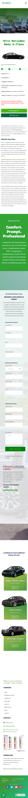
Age (6, 342)
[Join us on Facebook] (7, 787)
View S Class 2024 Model (7, 64)
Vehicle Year (8, 414)
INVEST (6, 710)
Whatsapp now (14, 110)
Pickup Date (8, 365)
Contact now (14, 115)
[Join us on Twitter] (11, 787)
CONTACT (6, 713)
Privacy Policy (15, 778)
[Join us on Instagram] (20, 787)
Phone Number (9, 352)
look (19, 142)
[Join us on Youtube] (16, 787)
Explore (14, 587)
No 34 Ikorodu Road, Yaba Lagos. (10, 731)
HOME (5, 692)
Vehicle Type (8, 406)
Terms (13, 780)
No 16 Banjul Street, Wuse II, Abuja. (11, 729)
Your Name (8, 325)
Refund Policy (21, 778)
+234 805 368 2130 (10, 490)
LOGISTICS (6, 704)
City (6, 389)
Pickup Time (8, 373)
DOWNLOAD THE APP (9, 695)
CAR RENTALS (7, 698)
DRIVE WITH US (7, 707)
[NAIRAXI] (6, 3)
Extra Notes (8, 432)
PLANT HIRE (7, 701)
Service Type (8, 381)
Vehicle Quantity (9, 421)
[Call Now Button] (3, 795)
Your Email (8, 332)
